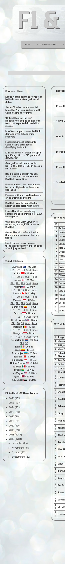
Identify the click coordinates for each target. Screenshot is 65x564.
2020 (12, 425)
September (18, 456)
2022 (12, 416)
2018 (12, 434)
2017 (12, 439)
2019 (12, 430)
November (17, 447)
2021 (12, 421)
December (17, 443)
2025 (12, 403)
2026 (12, 398)
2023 (12, 412)
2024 (12, 407)
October (16, 452)
